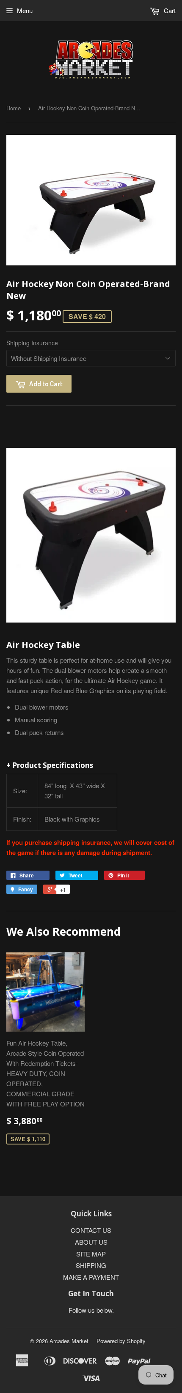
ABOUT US (91, 1241)
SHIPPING (91, 1265)
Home (13, 108)
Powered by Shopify (121, 1341)
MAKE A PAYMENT (91, 1277)
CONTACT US (91, 1230)
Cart (169, 10)
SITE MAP (91, 1253)
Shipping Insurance (32, 343)
